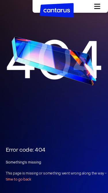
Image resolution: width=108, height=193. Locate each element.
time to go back (18, 179)
